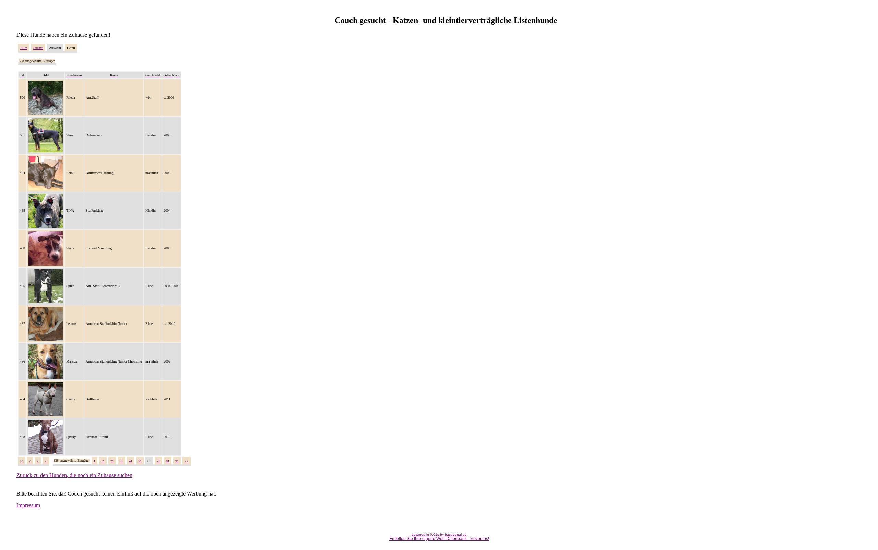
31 (121, 461)
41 (130, 461)
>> (187, 461)
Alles (23, 48)
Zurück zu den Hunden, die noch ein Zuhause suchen (74, 475)
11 (103, 461)
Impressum (28, 505)
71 (158, 461)
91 (177, 461)
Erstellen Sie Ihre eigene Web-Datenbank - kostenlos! (439, 538)
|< (21, 461)
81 (167, 461)
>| (46, 461)
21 (112, 461)
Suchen (38, 48)
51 (140, 461)
